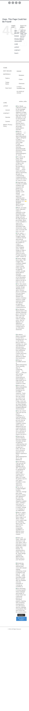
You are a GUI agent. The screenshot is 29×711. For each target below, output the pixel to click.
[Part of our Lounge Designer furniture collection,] (21, 498)
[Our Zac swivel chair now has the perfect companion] (21, 422)
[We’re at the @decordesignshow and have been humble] (21, 397)
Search (16, 53)
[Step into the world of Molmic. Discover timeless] (21, 448)
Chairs (21, 79)
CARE (16, 44)
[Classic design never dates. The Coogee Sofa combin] (21, 270)
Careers (7, 121)
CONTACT (17, 50)
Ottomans (21, 83)
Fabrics (7, 78)
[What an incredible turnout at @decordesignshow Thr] (21, 371)
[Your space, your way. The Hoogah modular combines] (21, 244)
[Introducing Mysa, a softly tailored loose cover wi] (21, 574)
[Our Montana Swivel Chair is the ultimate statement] (21, 321)
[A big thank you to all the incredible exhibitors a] (21, 194)
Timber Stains (7, 83)
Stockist (7, 117)
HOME (5, 68)
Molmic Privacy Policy (7, 125)
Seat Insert (8, 88)
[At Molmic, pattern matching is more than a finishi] (21, 346)
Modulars (21, 75)
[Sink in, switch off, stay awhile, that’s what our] (21, 524)
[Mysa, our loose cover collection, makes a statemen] (21, 219)
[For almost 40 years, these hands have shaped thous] (21, 168)
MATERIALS (6, 74)
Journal (7, 110)
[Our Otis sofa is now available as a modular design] (21, 295)
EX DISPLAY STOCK (20, 92)
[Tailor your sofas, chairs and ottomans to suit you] (21, 549)
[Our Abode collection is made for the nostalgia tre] (21, 117)
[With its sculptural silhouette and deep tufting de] (21, 143)
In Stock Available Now (21, 87)
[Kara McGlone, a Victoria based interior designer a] (21, 600)
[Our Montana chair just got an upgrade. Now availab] (21, 473)
